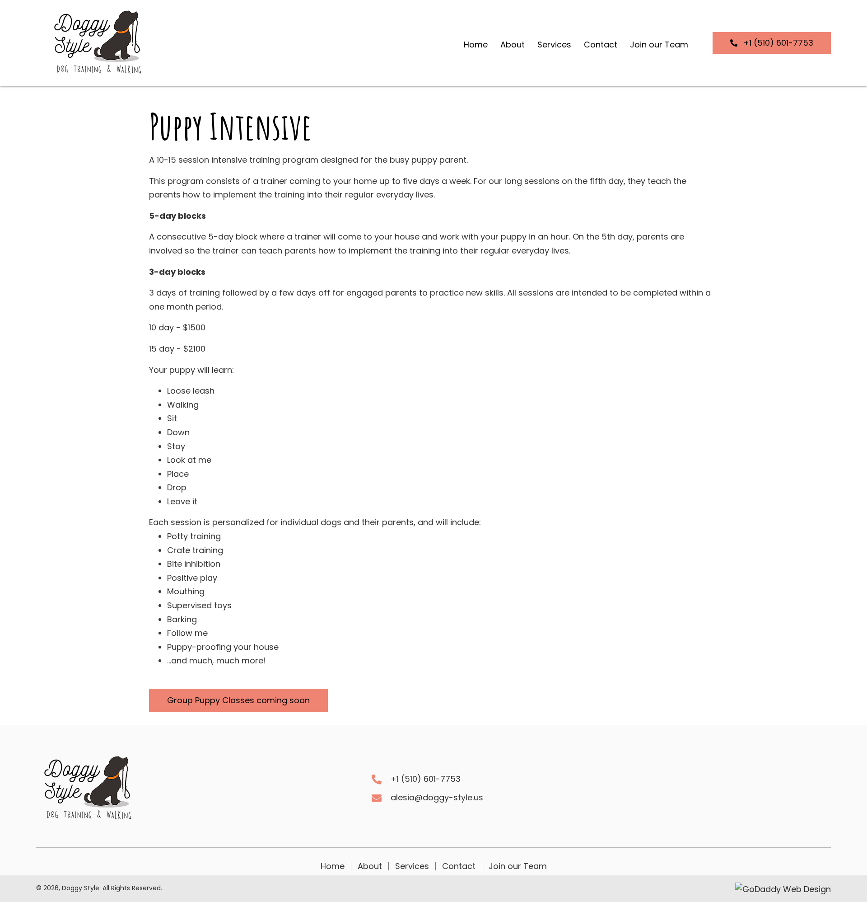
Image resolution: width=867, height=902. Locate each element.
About (370, 866)
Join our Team (518, 866)
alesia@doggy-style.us (437, 797)
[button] (772, 42)
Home (333, 866)
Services (412, 866)
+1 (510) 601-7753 (426, 779)
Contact (458, 866)
